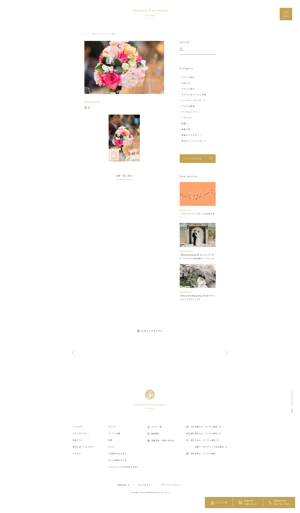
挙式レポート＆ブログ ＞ (102, 34)
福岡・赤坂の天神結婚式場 (145, 492)
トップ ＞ (88, 34)
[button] (73, 353)
